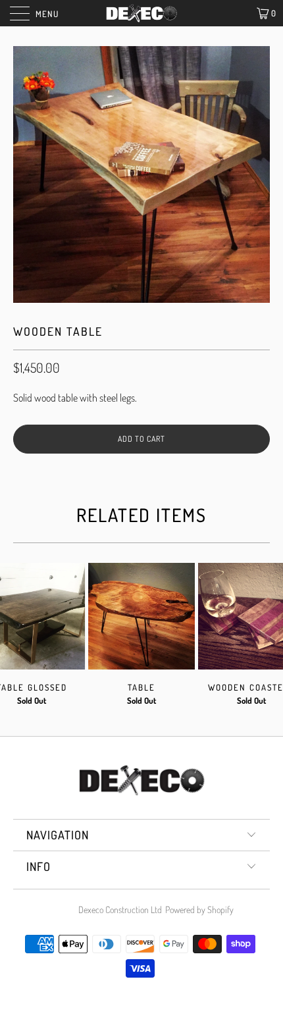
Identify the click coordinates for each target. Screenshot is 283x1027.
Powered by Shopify (199, 909)
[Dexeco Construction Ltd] (142, 13)
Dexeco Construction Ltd (120, 909)
